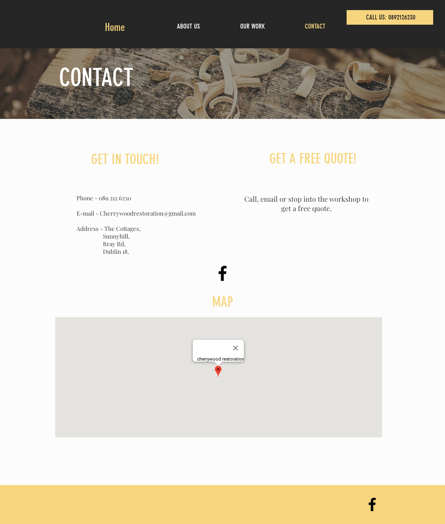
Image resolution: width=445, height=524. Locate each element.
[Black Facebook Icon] (222, 273)
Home (115, 27)
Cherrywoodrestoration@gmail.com (148, 213)
